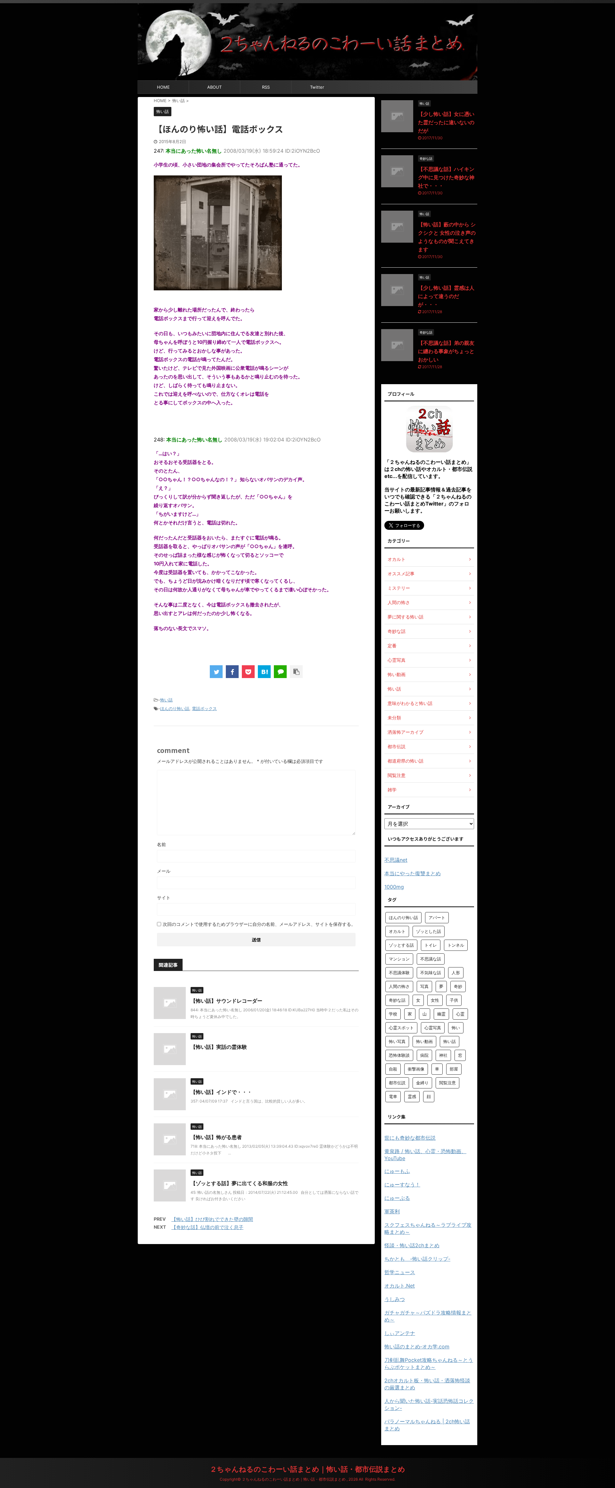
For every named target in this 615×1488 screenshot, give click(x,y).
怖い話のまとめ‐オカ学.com (416, 1346)
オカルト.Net (399, 1285)
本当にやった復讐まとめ (412, 873)
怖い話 (166, 699)
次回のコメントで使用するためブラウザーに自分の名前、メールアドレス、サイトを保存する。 (259, 924)
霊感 (412, 1096)
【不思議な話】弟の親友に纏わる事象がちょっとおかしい (446, 351)
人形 (456, 972)
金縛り (422, 1082)
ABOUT (214, 87)
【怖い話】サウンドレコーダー (226, 1001)
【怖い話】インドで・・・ (221, 1092)
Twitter (317, 87)
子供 (454, 1000)
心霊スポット (401, 1027)
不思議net (395, 860)
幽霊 (441, 1013)
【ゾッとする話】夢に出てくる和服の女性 (239, 1183)
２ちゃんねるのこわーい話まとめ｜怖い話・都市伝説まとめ (307, 1469)
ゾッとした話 (428, 931)
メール (163, 871)
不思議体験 (399, 972)
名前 (161, 844)
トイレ (430, 945)
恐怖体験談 (399, 1055)
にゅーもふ (397, 1171)
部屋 (454, 1069)
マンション (399, 958)
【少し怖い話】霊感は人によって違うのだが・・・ (446, 296)
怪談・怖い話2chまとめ (411, 1245)
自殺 (393, 1069)
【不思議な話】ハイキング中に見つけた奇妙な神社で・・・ (446, 177)
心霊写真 (432, 1027)
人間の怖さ (399, 986)
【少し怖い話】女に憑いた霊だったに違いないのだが (446, 122)
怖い (456, 1027)
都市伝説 (397, 1082)
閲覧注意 (447, 1082)
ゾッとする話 (401, 945)
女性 (435, 1000)
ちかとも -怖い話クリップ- (417, 1259)
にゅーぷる (397, 1198)
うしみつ (394, 1299)
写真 (424, 986)
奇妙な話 (397, 1000)
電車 (393, 1096)
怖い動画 (424, 1041)
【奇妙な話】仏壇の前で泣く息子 (207, 1227)
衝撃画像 (416, 1069)
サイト (163, 897)
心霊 (460, 1013)
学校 (393, 1013)
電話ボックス (204, 708)
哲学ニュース (399, 1272)
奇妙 (458, 986)
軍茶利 (392, 1211)
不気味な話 (430, 972)
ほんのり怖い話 (174, 708)
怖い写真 (397, 1041)
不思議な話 (430, 958)
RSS (266, 87)
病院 (424, 1055)
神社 (443, 1055)
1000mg (394, 887)
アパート (437, 917)
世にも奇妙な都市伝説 (410, 1138)
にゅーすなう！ (402, 1184)
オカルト (397, 931)
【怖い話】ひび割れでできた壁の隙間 (212, 1219)
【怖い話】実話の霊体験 (219, 1047)
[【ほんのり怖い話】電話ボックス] (264, 671)
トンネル (455, 945)
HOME (163, 87)
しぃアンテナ (399, 1333)
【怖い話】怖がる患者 (216, 1137)
